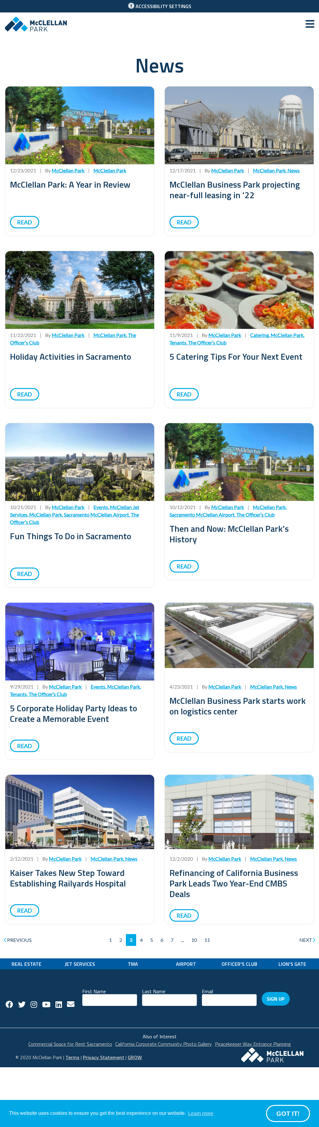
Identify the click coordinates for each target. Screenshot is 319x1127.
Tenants (177, 342)
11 (207, 940)
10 (194, 940)
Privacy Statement (103, 1057)
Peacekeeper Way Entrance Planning (253, 1044)
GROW (135, 1057)
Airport (186, 963)
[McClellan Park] (36, 23)
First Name (94, 991)
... (182, 940)
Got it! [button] (288, 1113)
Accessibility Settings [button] (162, 6)
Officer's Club (239, 963)
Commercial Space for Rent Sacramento (70, 1044)
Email (207, 991)
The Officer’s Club (207, 342)
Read (24, 222)
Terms (72, 1057)
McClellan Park (109, 170)
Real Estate (26, 963)
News (294, 170)
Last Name (153, 991)
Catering (259, 335)
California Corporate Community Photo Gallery (163, 1044)
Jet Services (80, 963)
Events (100, 507)
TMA (133, 963)
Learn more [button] (200, 1113)
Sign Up (276, 999)
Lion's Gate (292, 963)
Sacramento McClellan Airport (96, 514)
